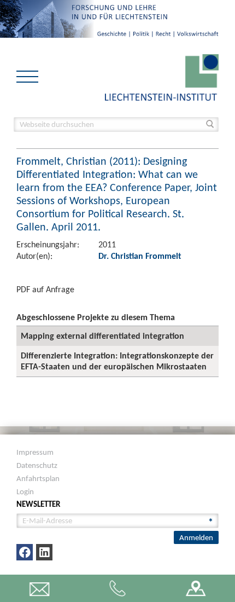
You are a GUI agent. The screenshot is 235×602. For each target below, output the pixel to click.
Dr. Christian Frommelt (139, 256)
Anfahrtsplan (38, 478)
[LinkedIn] (44, 552)
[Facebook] (24, 552)
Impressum (35, 452)
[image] (162, 76)
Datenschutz (36, 465)
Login (25, 491)
